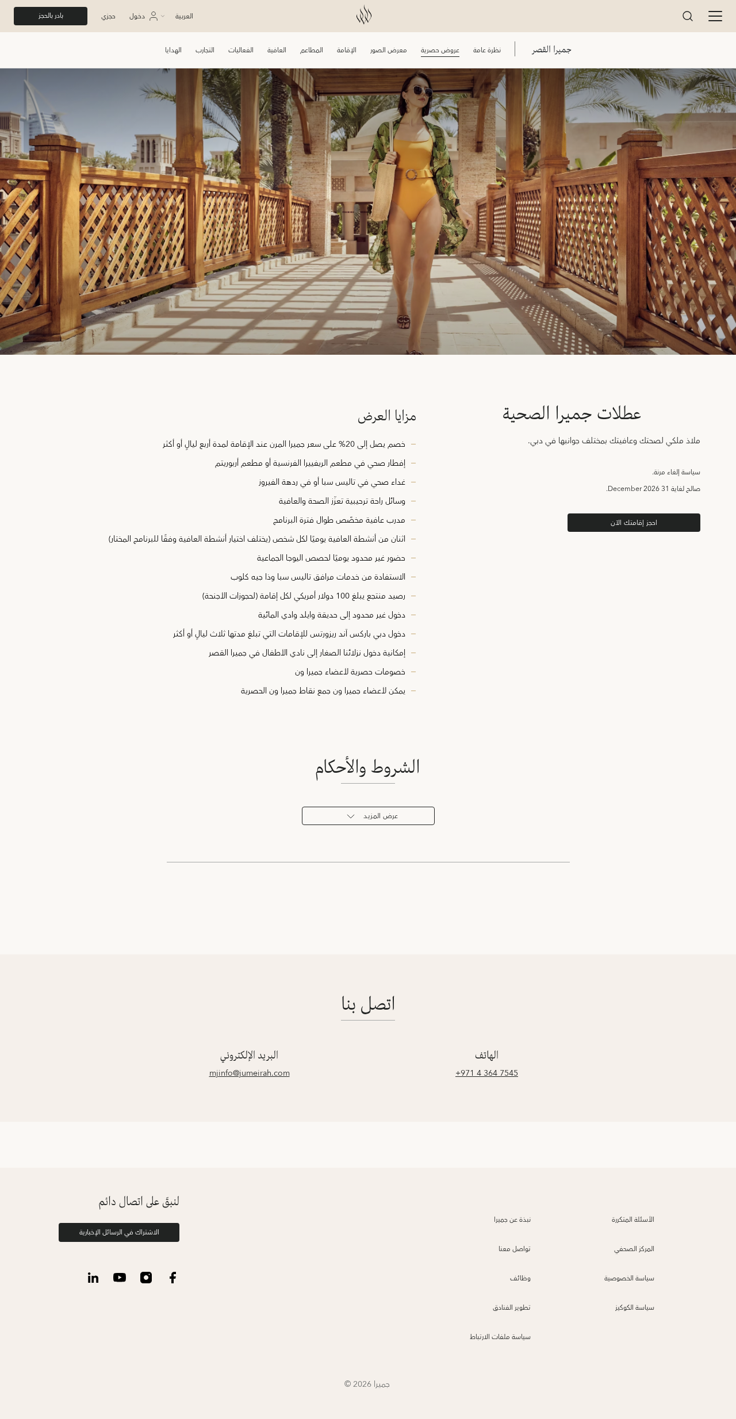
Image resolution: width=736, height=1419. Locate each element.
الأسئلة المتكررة (633, 1220)
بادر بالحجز (51, 16)
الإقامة (346, 50)
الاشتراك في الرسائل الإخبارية (119, 1232)
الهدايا (173, 50)
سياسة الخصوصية (629, 1278)
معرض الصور (388, 50)
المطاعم (311, 50)
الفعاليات (241, 50)
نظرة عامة (487, 50)
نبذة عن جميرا (512, 1220)
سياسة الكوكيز (634, 1308)
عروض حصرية (440, 50)
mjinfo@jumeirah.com (249, 1073)
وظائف (520, 1278)
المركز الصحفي (634, 1249)
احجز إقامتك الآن (634, 523)
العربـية (184, 16)
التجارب (204, 50)
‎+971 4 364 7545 (486, 1073)
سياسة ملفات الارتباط (500, 1337)
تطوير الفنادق (512, 1308)
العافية (276, 50)
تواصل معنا (515, 1249)
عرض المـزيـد (380, 816)
